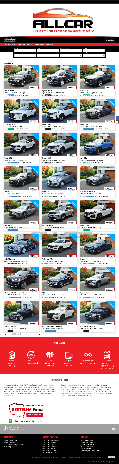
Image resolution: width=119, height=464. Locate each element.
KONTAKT (29, 44)
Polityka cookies (9, 442)
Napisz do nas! (97, 461)
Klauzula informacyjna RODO (14, 445)
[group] (59, 18)
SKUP (23, 44)
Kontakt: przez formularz (90, 451)
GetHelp (36, 44)
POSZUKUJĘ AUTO (15, 44)
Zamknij (112, 457)
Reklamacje (8, 447)
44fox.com (113, 461)
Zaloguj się (110, 40)
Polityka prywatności (11, 440)
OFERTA (7, 44)
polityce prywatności (102, 457)
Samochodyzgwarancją (46, 44)
